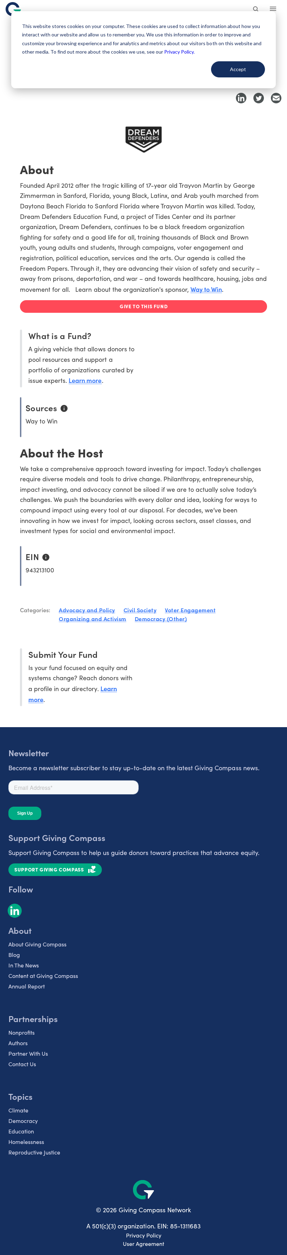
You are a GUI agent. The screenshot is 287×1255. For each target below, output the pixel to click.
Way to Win (206, 289)
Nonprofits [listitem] (21, 1032)
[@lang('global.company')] (13, 9)
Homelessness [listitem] (26, 1141)
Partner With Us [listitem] (28, 1053)
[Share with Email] (276, 98)
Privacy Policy (143, 1235)
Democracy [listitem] (23, 1120)
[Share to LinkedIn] (241, 98)
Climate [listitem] (18, 1110)
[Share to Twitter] (258, 98)
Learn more (85, 380)
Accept (238, 69)
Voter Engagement (190, 610)
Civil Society (140, 610)
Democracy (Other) (161, 618)
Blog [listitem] (14, 954)
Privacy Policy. (179, 52)
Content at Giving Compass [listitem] (43, 975)
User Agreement (143, 1243)
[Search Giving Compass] (256, 9)
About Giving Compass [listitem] (37, 944)
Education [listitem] (21, 1131)
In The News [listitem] (23, 965)
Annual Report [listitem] (26, 986)
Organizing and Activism (92, 618)
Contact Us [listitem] (22, 1064)
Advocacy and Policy (87, 610)
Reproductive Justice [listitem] (34, 1152)
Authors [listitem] (18, 1043)
